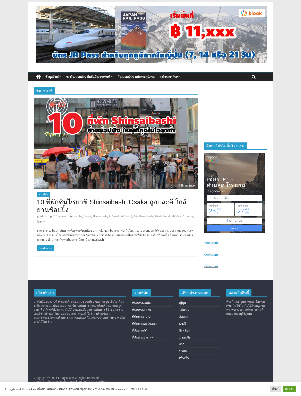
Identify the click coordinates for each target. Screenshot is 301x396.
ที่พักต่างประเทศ (143, 337)
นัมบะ (190, 216)
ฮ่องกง (183, 317)
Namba (78, 216)
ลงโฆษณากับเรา (170, 77)
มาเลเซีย (185, 337)
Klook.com (211, 243)
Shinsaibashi (100, 216)
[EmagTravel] (38, 76)
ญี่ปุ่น (182, 303)
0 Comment (60, 216)
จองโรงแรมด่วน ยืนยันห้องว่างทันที (88, 77)
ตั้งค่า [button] (275, 389)
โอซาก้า (41, 221)
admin (43, 216)
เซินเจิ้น (184, 358)
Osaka (87, 216)
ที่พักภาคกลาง (141, 317)
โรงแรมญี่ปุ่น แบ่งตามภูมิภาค (136, 77)
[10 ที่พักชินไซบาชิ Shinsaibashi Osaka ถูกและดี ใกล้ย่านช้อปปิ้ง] (116, 100)
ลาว (181, 344)
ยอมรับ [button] (289, 389)
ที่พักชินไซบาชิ (163, 216)
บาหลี (183, 351)
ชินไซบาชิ (126, 216)
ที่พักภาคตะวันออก (144, 324)
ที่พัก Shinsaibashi (143, 216)
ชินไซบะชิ (114, 216)
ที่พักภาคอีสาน (141, 310)
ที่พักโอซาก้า (179, 216)
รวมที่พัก (43, 194)
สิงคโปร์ (184, 330)
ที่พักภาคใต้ (139, 330)
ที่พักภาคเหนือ (141, 303)
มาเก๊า (183, 324)
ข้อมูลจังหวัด (53, 77)
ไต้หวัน (184, 310)
